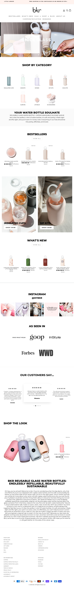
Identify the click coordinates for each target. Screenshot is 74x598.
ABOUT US (40, 544)
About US (60, 16)
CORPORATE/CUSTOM (43, 548)
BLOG (5, 552)
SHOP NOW (12, 49)
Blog (52, 16)
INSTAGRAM (41, 557)
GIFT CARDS (6, 546)
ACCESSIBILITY (7, 574)
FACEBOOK (40, 559)
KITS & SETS (6, 541)
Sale (36, 16)
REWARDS (40, 537)
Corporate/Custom (32, 19)
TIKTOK (39, 561)
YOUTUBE (40, 564)
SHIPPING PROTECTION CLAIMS (11, 564)
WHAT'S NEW (7, 537)
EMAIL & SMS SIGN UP (43, 539)
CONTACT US (41, 541)
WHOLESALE (41, 550)
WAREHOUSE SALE (8, 544)
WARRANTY (6, 566)
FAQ (5, 550)
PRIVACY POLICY (7, 570)
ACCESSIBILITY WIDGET (9, 576)
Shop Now (11, 227)
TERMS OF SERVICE (8, 568)
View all (37, 138)
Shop (44, 16)
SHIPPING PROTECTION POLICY (11, 561)
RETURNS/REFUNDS (8, 557)
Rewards (47, 19)
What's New (27, 16)
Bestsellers (14, 16)
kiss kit (67, 503)
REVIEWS (6, 548)
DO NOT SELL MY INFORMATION (11, 572)
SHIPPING (6, 559)
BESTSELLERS (7, 539)
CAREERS (40, 546)
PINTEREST (40, 566)
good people (31, 518)
